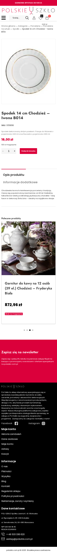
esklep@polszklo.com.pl (19, 539)
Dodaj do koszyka (28, 151)
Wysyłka (5, 476)
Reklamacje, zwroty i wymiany (17, 501)
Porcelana (35, 26)
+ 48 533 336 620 (15, 534)
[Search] (27, 18)
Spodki (16, 29)
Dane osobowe (9, 439)
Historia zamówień (11, 434)
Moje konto (7, 444)
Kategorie (23, 26)
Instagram (34, 423)
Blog (3, 481)
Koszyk (5, 453)
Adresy (5, 449)
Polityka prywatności (12, 496)
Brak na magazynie (14, 314)
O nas (4, 466)
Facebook (6, 423)
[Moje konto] (34, 17)
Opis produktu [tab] (13, 175)
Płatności (6, 471)
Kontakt (5, 486)
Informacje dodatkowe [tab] (20, 182)
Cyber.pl (33, 553)
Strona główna (8, 26)
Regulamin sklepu (10, 491)
